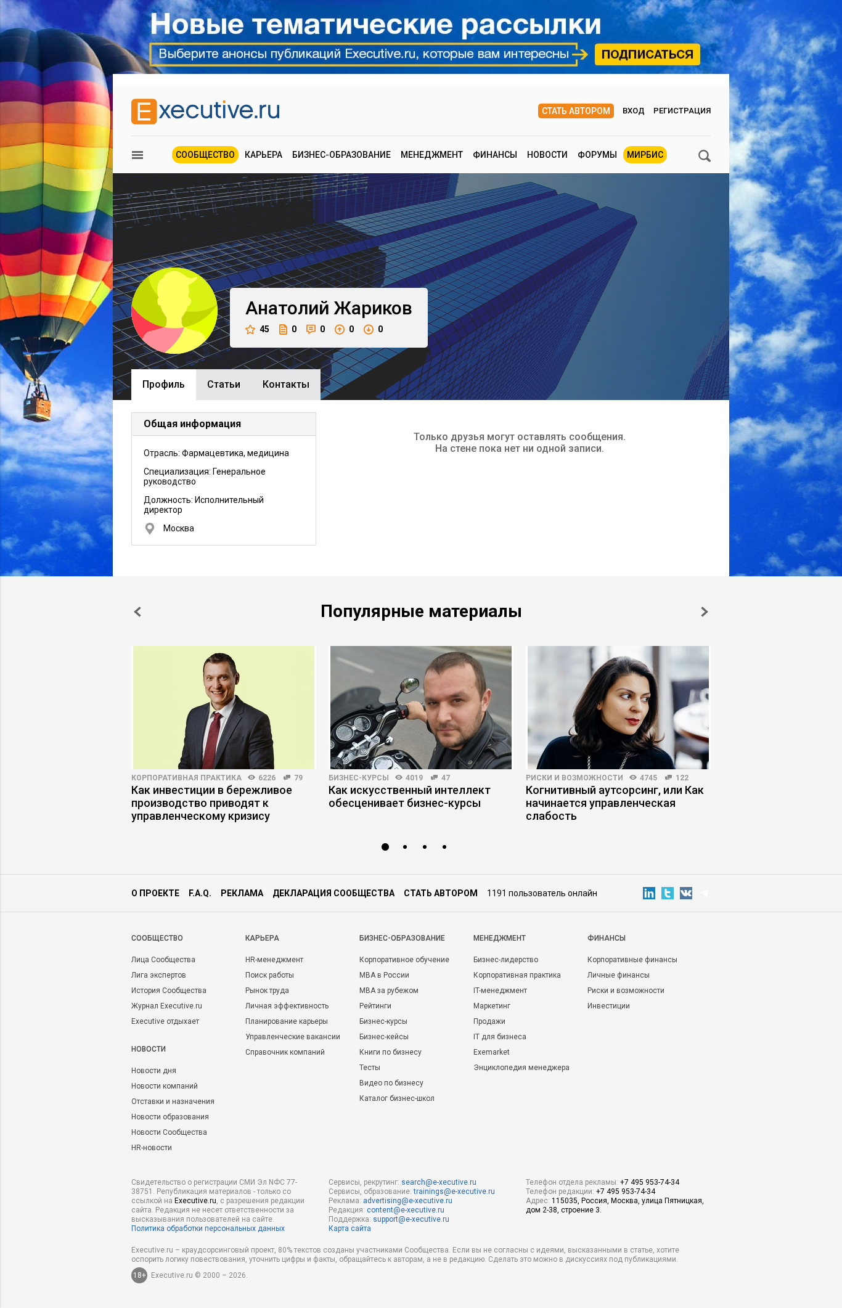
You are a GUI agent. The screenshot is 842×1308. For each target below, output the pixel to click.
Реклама (242, 893)
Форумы (597, 155)
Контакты (286, 384)
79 (298, 778)
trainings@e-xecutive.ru (454, 1191)
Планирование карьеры (286, 1021)
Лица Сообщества (163, 959)
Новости (547, 155)
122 (682, 778)
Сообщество (205, 155)
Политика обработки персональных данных (208, 1228)
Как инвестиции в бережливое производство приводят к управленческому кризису (211, 802)
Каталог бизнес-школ (397, 1098)
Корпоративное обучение (404, 959)
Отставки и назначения (173, 1101)
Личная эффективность (287, 1006)
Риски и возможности (574, 778)
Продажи (489, 1021)
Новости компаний (164, 1086)
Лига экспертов (158, 975)
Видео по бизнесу (391, 1083)
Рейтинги (375, 1006)
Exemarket (491, 1052)
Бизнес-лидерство (505, 959)
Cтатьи (223, 384)
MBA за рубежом (389, 990)
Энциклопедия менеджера (521, 1067)
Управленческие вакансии (292, 1036)
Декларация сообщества (333, 893)
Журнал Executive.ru (166, 1006)
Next (704, 612)
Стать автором (576, 111)
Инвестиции (608, 1006)
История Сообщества (168, 990)
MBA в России (384, 975)
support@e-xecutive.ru (411, 1219)
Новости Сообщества (169, 1132)
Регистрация (682, 110)
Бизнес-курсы (359, 778)
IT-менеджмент (500, 990)
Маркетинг (491, 1006)
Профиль (163, 384)
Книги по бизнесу (390, 1052)
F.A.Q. (200, 893)
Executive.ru (195, 1200)
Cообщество (157, 938)
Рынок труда (267, 990)
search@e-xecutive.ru (438, 1182)
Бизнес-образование (341, 155)
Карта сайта (350, 1228)
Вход (634, 110)
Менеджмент (432, 155)
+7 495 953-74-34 (649, 1182)
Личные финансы (618, 975)
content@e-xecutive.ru (405, 1210)
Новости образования (170, 1117)
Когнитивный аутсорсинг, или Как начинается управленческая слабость (615, 802)
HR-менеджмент (274, 959)
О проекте (155, 893)
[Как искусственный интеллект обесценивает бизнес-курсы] (421, 707)
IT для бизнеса (499, 1036)
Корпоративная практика (186, 778)
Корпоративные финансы (632, 959)
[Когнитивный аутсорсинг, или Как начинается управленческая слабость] (618, 707)
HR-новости (151, 1147)
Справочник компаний (285, 1052)
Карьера (263, 155)
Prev (137, 612)
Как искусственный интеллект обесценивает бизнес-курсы (410, 796)
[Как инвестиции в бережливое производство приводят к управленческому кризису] (223, 707)
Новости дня (153, 1070)
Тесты (369, 1067)
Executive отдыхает (165, 1021)
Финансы (495, 155)
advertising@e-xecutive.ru (407, 1200)
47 (445, 778)
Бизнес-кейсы (384, 1036)
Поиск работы (269, 975)
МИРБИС (645, 155)
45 (264, 329)
